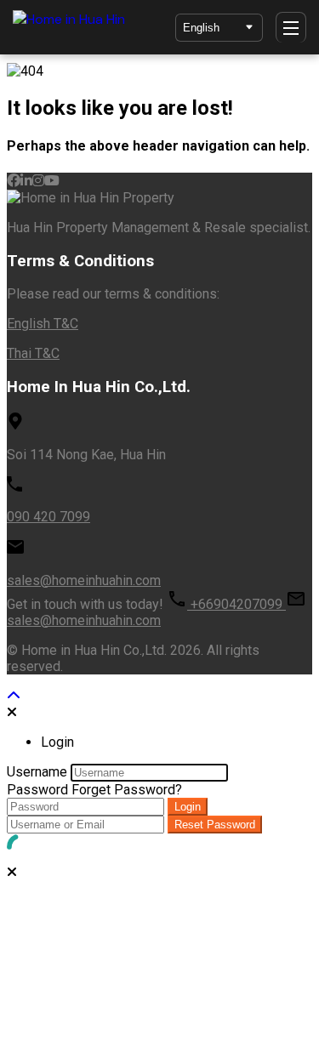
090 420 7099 (48, 517)
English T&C (42, 324)
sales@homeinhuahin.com (84, 580)
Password (37, 790)
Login (187, 806)
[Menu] (291, 27)
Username (37, 772)
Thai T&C (33, 353)
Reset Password (214, 824)
